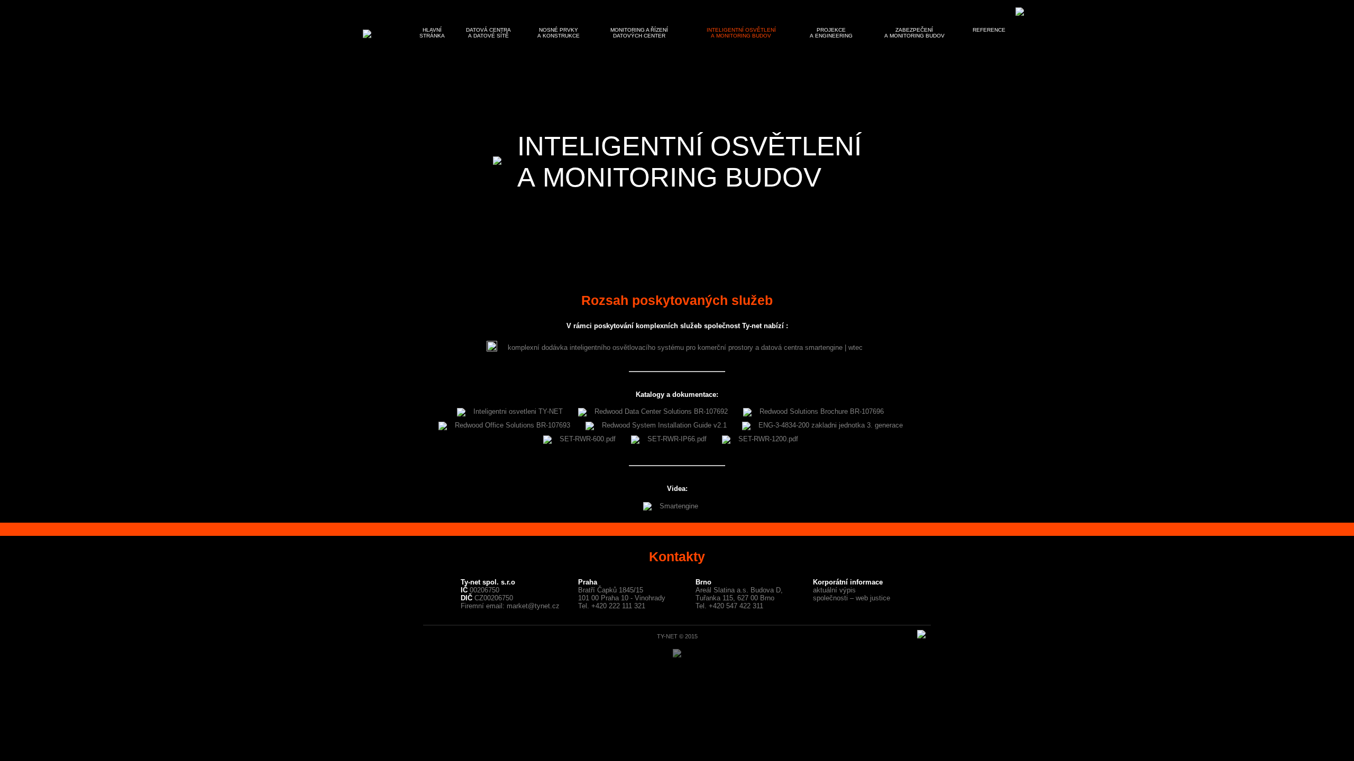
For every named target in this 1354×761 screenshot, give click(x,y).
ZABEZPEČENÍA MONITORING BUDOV (914, 33)
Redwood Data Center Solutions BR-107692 (661, 411)
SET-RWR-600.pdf (588, 439)
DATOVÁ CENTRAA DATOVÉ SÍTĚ (488, 33)
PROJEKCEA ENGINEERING (831, 33)
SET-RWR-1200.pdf (768, 439)
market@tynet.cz (533, 606)
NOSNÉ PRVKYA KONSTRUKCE (558, 33)
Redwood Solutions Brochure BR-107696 (822, 411)
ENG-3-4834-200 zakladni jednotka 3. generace (830, 425)
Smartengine (679, 506)
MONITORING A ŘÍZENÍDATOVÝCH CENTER (639, 33)
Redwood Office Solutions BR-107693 (512, 425)
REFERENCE (989, 30)
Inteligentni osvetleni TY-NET (518, 411)
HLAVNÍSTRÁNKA (432, 33)
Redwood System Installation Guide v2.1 (664, 425)
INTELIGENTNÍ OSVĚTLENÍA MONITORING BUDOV (741, 33)
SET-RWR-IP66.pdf (677, 439)
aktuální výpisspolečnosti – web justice (851, 594)
